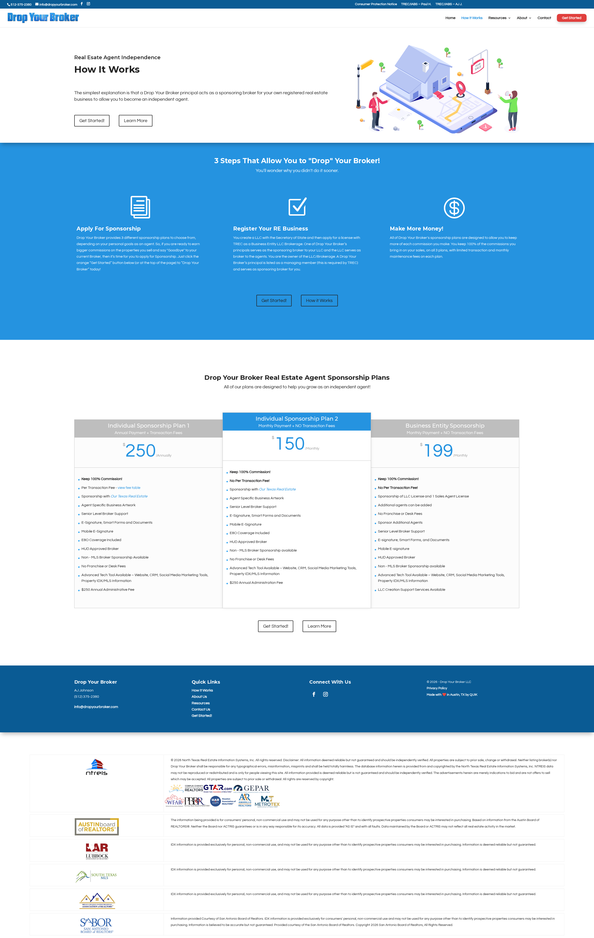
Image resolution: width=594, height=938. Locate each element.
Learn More (135, 120)
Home (450, 18)
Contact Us (201, 709)
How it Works (319, 300)
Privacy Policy (437, 688)
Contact (544, 18)
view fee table (129, 488)
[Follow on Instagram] (325, 694)
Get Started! (91, 120)
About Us (199, 696)
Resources (497, 18)
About (522, 18)
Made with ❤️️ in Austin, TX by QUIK (452, 694)
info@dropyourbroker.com (96, 707)
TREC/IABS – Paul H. (416, 4)
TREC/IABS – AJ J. (449, 4)
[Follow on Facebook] (314, 694)
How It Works (472, 18)
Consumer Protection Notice (376, 4)
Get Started (571, 18)
